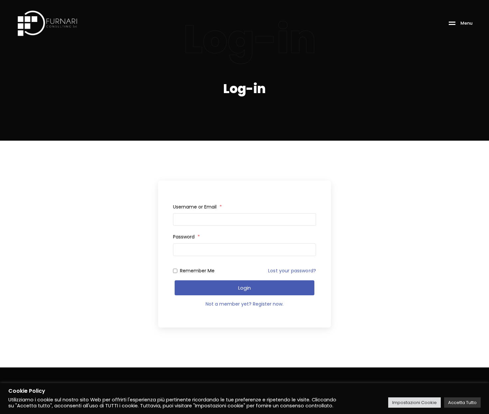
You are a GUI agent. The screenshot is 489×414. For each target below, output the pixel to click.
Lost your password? (292, 270)
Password (186, 237)
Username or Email (197, 207)
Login (244, 287)
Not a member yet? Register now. (244, 304)
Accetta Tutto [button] (462, 402)
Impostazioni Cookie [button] (414, 402)
